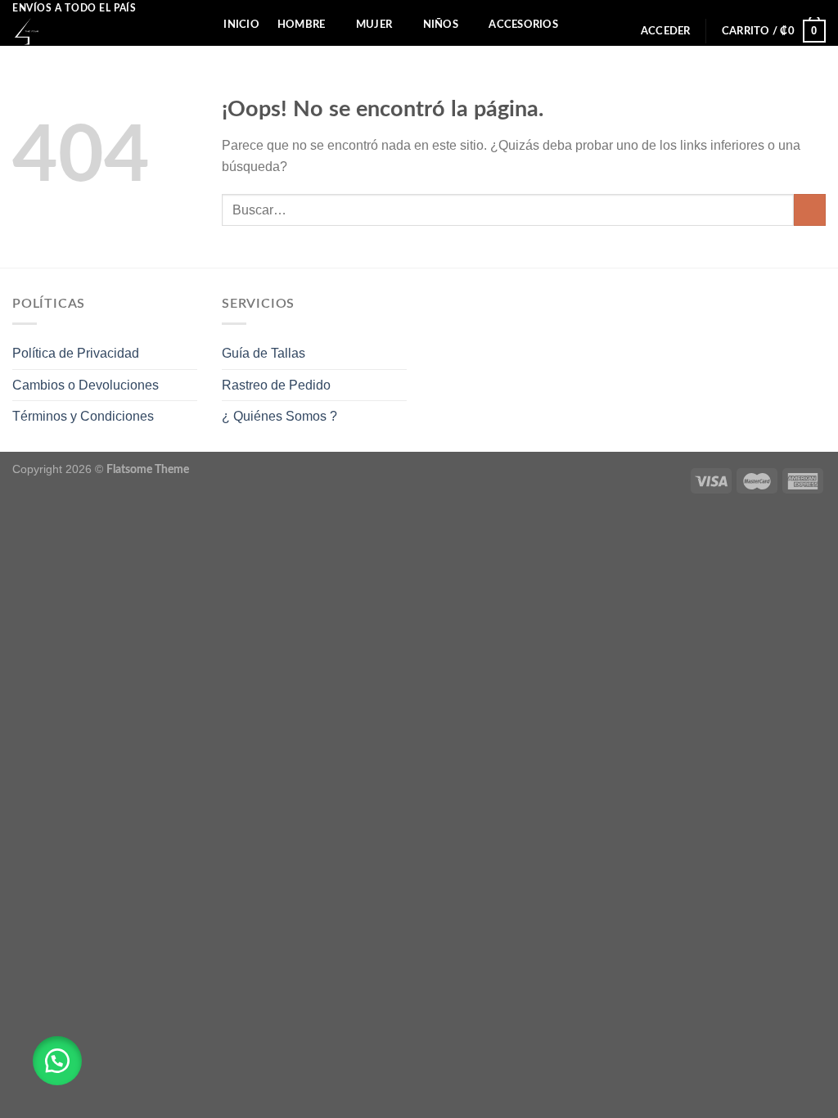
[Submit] (810, 210)
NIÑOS (440, 24)
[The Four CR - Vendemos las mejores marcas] (90, 31)
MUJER (374, 24)
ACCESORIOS (523, 24)
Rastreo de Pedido (276, 385)
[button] (57, 1060)
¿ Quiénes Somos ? (279, 416)
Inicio (241, 24)
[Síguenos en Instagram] (817, 8)
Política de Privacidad (75, 353)
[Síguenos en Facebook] (802, 8)
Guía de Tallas (263, 353)
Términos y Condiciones (83, 416)
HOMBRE (301, 24)
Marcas (225, 56)
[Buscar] (199, 23)
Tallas (298, 56)
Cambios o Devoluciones (85, 385)
